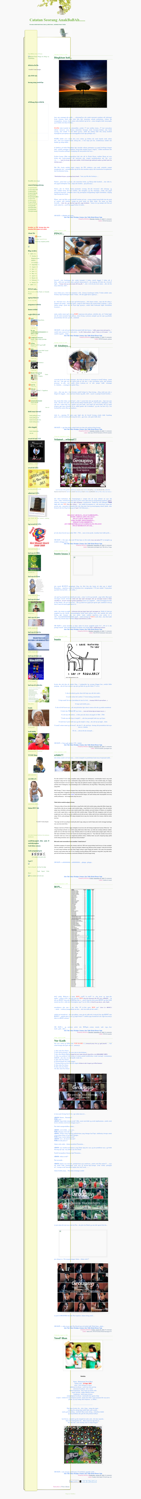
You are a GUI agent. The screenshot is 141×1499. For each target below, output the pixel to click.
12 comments (108, 431)
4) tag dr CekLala (32, 193)
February (34, 280)
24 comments (108, 1032)
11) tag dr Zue (32, 206)
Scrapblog (91, 490)
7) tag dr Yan (31, 198)
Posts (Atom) (65, 1487)
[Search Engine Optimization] (29, 247)
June (33, 271)
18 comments (108, 1475)
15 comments (108, 631)
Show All (47, 407)
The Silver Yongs (107, 547)
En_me (33, 330)
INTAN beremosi (107, 221)
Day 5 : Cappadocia (43, 390)
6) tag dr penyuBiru (33, 197)
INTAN (39, 236)
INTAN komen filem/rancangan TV (102, 1331)
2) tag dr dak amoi (33, 189)
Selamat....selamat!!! (65, 439)
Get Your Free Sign (41, 867)
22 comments (108, 545)
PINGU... (59, 233)
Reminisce (41, 362)
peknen (110, 339)
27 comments (108, 746)
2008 (31, 284)
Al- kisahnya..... (62, 345)
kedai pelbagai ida (34, 417)
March (33, 278)
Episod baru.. (41, 320)
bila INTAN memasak (99, 633)
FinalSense (73, 1493)
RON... (58, 887)
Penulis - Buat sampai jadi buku (38, 339)
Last (95, 1481)
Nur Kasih (60, 1040)
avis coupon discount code (39, 857)
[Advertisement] (75, 48)
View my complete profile (42, 241)
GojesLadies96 (34, 402)
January (34, 282)
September (35, 264)
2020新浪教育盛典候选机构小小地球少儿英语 (39, 332)
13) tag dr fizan (32, 209)
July (33, 269)
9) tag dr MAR (32, 202)
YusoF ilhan (60, 1338)
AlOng (33, 343)
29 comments (108, 878)
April (33, 276)
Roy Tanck (39, 292)
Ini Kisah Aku (100, 490)
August (34, 267)
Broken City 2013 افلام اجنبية (38, 345)
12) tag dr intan (32, 207)
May (33, 273)
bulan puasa (90, 547)
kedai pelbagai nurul (35, 415)
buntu (57, 639)
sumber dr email (107, 880)
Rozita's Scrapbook (36, 373)
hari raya (90, 433)
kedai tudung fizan (34, 422)
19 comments (108, 337)
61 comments (108, 219)
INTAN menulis (103, 339)
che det (31, 433)
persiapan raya (98, 547)
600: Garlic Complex (43, 375)
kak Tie (33, 385)
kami (83, 491)
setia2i (74, 491)
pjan (32, 349)
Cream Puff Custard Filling (43, 351)
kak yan (33, 389)
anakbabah (92, 491)
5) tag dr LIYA (32, 195)
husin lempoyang (34, 431)
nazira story (80, 490)
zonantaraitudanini (36, 401)
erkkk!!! (58, 755)
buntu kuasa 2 (62, 553)
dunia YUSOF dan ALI (105, 1477)
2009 (31, 254)
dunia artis (89, 1331)
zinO (32, 318)
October (34, 256)
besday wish (95, 1477)
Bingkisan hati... (63, 57)
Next (91, 1481)
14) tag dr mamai (32, 211)
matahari (33, 361)
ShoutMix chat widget (34, 181)
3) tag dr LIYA (32, 191)
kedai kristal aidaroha (35, 420)
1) (29, 187)
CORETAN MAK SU (37, 338)
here (36, 300)
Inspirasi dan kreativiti (60, 491)
